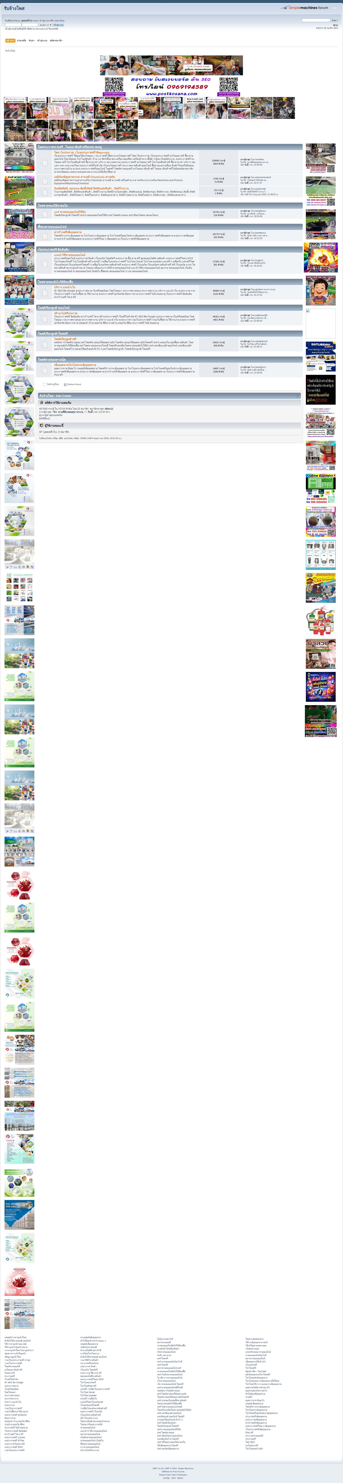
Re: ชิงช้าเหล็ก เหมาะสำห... (256, 235)
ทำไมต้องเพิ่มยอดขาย (255, 1394)
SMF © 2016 (171, 1468)
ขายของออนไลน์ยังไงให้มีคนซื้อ (171, 1345)
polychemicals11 (263, 177)
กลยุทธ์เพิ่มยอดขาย (89, 1344)
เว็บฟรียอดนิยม (11, 1389)
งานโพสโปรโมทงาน (89, 1353)
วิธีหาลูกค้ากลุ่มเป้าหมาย (16, 1347)
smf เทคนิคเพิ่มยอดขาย (168, 1448)
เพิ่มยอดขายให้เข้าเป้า (256, 1361)
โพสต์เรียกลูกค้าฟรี (65, 339)
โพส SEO (250, 1442)
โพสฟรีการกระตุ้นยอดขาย (258, 1406)
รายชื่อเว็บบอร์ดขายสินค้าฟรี (93, 1408)
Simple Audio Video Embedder (173, 1475)
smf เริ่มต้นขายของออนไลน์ (169, 1374)
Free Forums (178, 1471)
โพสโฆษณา (10, 1392)
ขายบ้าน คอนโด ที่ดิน (14, 1424)
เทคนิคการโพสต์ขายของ (168, 1390)
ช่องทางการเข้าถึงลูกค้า (15, 1353)
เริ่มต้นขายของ (252, 1348)
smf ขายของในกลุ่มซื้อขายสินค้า (172, 1400)
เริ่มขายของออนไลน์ (166, 1352)
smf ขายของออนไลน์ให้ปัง (70, 211)
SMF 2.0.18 (158, 1468)
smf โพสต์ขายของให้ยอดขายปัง (171, 1394)
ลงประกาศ (9, 1405)
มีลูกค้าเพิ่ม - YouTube (256, 1371)
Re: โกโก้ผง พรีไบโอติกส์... (255, 344)
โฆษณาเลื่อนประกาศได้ (91, 1424)
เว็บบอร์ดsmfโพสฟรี (89, 1405)
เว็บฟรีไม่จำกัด (11, 1379)
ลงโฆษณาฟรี (252, 1445)
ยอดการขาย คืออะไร (255, 1400)
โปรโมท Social (87, 1392)
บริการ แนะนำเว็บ (64, 287)
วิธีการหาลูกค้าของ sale (16, 1344)
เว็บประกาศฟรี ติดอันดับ (16, 1431)
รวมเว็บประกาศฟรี (13, 1363)
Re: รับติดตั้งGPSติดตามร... (256, 292)
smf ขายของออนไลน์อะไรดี (169, 1361)
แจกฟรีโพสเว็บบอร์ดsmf (91, 1402)
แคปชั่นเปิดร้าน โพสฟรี (168, 1439)
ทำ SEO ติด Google (14, 1382)
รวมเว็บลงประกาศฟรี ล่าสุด (17, 1360)
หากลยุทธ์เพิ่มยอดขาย (90, 1337)
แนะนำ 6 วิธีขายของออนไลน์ (93, 1431)
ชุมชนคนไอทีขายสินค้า (90, 1376)
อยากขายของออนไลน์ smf (169, 1368)
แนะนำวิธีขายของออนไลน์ (69, 255)
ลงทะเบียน (59, 20)
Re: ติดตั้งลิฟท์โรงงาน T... (255, 191)
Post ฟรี (249, 1432)
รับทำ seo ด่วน (164, 1355)
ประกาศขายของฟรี (254, 1436)
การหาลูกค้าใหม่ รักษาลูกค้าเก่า (19, 1350)
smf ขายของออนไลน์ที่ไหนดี (170, 1387)
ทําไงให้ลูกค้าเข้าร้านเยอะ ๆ (93, 1341)
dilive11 (109, 408)
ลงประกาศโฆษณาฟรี (15, 1444)
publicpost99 (261, 315)
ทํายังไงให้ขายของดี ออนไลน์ (18, 1341)
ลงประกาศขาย (11, 1386)
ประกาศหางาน (11, 1398)
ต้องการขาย (10, 1418)
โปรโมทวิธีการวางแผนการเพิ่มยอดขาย (263, 1384)
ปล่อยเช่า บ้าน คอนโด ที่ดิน (17, 1421)
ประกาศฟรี (10, 1376)
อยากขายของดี (164, 1342)
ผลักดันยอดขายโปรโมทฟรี (258, 1374)
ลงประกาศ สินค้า (88, 1366)
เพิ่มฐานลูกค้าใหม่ (13, 1357)
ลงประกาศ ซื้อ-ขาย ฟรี (90, 1373)
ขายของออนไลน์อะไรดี (256, 1355)
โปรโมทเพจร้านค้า (254, 1448)
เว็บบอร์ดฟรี (251, 1365)
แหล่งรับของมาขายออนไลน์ (258, 1352)
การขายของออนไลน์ (89, 1447)
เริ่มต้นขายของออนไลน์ (90, 1437)
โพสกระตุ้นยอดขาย (254, 1339)
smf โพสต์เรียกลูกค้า (166, 1423)
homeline (259, 159)
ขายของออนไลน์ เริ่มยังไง (91, 1440)
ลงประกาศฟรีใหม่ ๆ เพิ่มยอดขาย (261, 1426)
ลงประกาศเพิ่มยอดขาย (256, 1419)
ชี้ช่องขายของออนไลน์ (90, 1444)
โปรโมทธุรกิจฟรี (88, 1382)
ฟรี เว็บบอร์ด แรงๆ (89, 1418)
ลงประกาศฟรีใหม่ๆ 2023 (91, 1379)
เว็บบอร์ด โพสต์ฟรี (89, 1370)
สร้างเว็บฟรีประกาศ (65, 313)
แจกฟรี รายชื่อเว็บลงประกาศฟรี (95, 1389)
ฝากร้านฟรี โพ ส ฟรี (14, 1434)
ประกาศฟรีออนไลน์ (89, 1363)
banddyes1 (260, 211)
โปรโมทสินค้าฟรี (88, 1386)
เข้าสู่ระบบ (44, 20)
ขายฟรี (249, 1397)
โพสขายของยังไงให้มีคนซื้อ (169, 1403)
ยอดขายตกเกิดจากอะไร (256, 1390)
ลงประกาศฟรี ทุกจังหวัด (16, 1415)
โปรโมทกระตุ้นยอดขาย (256, 1410)
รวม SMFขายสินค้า (89, 1360)
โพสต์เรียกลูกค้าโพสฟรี (168, 1426)
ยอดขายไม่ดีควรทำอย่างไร (258, 1387)
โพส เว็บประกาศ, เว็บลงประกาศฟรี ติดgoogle (81, 152)
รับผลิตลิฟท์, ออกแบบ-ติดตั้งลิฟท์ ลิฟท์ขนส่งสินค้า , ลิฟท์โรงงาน (91, 188)
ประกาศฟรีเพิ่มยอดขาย (256, 1416)
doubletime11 (261, 341)
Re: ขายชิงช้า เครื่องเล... (254, 213)
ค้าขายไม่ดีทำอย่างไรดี (90, 1350)
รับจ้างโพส (14, 8)
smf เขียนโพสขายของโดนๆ (170, 1436)
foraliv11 (259, 260)
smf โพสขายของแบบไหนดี (169, 1406)
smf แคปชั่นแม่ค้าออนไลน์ (169, 1413)
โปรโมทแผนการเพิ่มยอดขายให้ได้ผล (262, 1381)
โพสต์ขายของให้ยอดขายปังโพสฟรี (173, 1397)
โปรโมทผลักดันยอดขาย (256, 1377)
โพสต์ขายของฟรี (12, 1366)
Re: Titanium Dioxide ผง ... (255, 180)
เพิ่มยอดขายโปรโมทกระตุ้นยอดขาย (75, 364)
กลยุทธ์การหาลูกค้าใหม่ (15, 1337)
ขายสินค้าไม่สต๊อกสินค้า (168, 1348)
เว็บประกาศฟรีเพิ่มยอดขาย (258, 1429)
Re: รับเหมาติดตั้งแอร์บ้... (255, 263)
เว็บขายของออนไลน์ (166, 1381)
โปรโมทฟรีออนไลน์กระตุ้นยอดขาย (261, 1413)
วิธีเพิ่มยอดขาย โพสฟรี (167, 1445)
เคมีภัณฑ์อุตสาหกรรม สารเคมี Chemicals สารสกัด (84, 176)
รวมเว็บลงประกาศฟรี (14, 1450)
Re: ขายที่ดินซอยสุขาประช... (256, 162)
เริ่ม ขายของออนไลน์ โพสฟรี (170, 1384)
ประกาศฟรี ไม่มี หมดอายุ (16, 1427)
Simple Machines (185, 1468)
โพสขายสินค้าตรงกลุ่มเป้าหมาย (95, 1421)
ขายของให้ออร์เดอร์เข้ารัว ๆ (170, 1419)
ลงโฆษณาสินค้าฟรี (13, 1370)
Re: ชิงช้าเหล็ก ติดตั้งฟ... (254, 370)
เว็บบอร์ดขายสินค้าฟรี (90, 1415)
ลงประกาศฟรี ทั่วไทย (14, 1440)
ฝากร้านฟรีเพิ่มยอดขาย (68, 232)
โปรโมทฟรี (251, 1368)
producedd (260, 189)
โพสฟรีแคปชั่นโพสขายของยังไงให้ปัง (174, 1410)
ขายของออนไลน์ (87, 1427)
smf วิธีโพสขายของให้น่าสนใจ (171, 1442)
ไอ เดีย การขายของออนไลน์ (169, 1377)
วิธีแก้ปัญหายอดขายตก (256, 1345)
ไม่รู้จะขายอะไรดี (165, 1339)
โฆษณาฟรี (10, 1373)
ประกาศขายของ (12, 1395)
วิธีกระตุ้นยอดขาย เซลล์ (257, 1342)
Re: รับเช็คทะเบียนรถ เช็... (255, 318)
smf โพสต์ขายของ (165, 1432)
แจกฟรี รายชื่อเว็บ (88, 1398)
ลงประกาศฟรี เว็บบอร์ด (91, 1411)
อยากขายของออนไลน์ (90, 1434)
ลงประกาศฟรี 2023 (14, 1447)
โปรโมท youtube (88, 1395)
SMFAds (165, 1471)
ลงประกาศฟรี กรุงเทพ (15, 1437)
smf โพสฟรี (162, 1358)
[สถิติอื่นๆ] (44, 418)
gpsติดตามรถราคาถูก (265, 289)
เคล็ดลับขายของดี (88, 1347)
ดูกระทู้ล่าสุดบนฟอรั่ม (50, 415)
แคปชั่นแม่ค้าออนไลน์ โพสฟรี (170, 1416)
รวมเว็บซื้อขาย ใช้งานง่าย (16, 1411)
